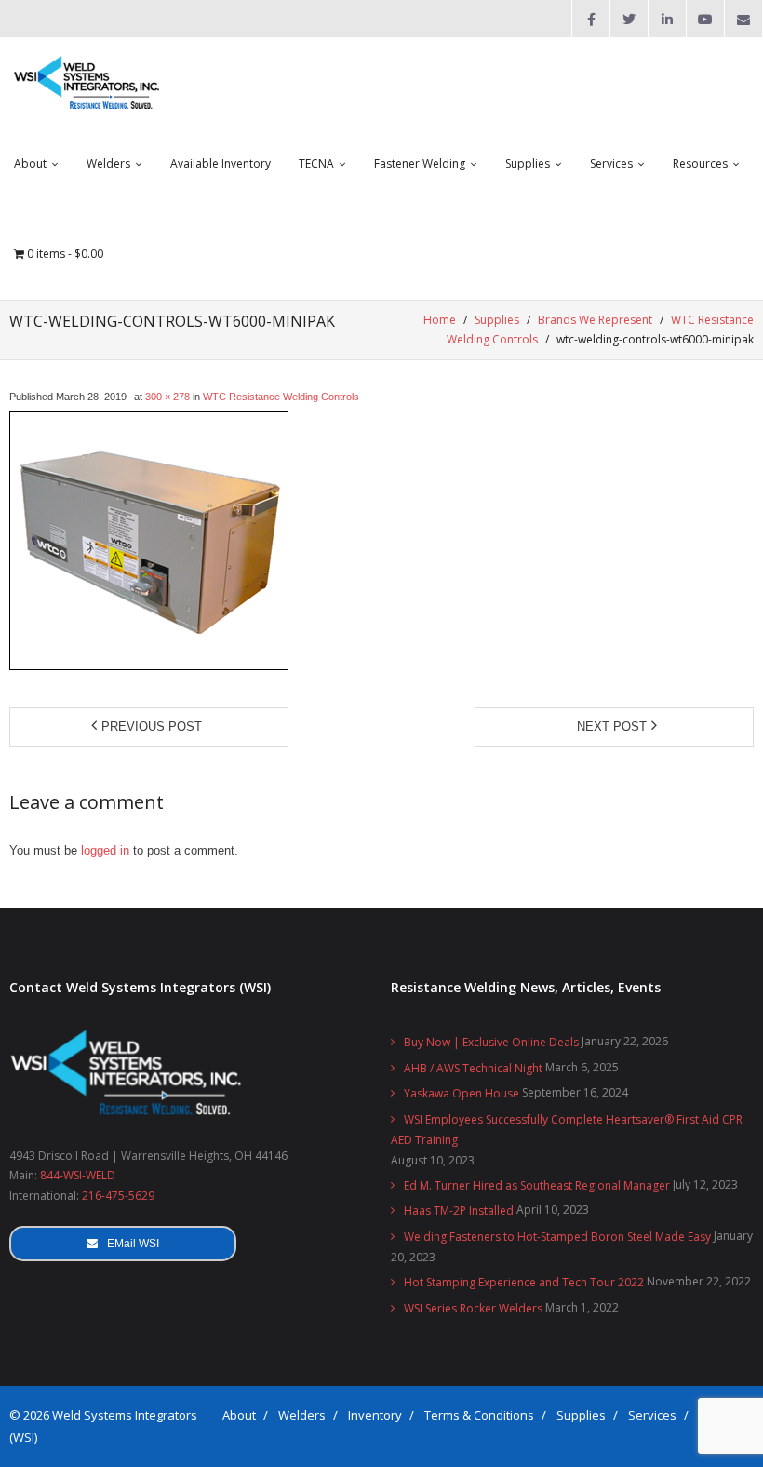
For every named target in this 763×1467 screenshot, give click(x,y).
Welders (302, 1414)
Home (439, 320)
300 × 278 (167, 396)
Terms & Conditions (479, 1414)
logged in (105, 850)
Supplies (497, 320)
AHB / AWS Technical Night (473, 1068)
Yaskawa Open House (461, 1093)
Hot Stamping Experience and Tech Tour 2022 (524, 1282)
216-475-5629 (118, 1196)
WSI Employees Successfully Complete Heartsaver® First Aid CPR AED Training (567, 1129)
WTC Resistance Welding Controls (281, 396)
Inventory (375, 1414)
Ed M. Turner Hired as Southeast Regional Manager (537, 1185)
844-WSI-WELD (77, 1175)
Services (652, 1414)
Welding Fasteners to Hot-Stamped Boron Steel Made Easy (557, 1237)
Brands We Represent (595, 320)
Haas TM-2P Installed (459, 1210)
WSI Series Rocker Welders (473, 1308)
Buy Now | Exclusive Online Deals (491, 1042)
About (239, 1414)
